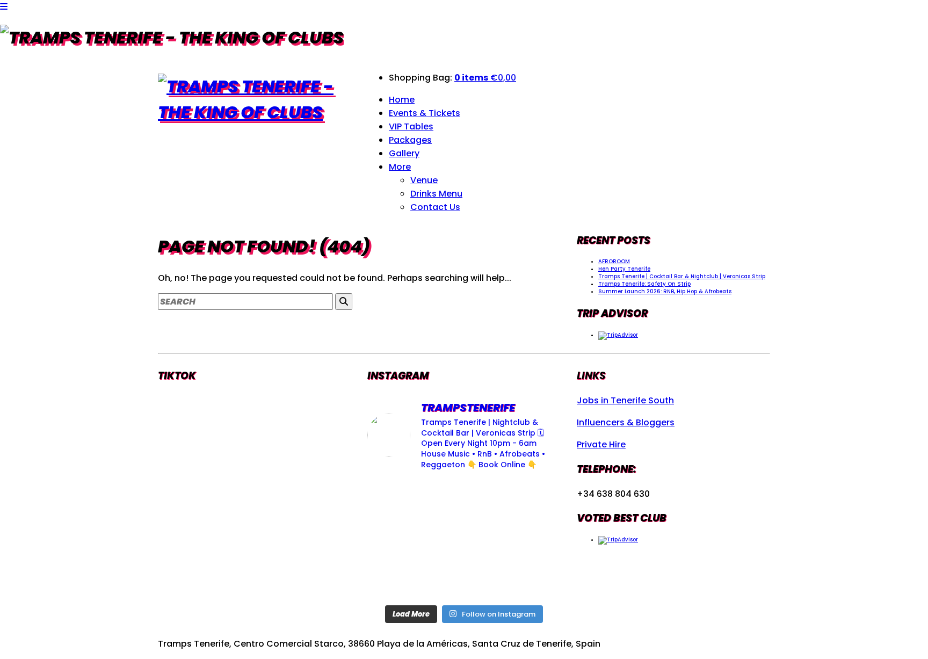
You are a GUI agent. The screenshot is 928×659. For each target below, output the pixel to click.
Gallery (404, 153)
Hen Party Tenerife (624, 268)
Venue (424, 180)
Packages (410, 140)
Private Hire (601, 444)
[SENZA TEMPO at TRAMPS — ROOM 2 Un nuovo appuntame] (397, 539)
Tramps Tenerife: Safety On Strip (644, 283)
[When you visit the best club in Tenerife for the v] (530, 539)
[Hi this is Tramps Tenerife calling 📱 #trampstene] (397, 500)
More (400, 167)
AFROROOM (614, 261)
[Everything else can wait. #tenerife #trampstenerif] (530, 500)
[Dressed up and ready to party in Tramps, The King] (463, 539)
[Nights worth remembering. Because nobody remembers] (463, 500)
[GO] (343, 301)
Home (402, 99)
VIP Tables (411, 126)
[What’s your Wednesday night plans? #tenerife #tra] (530, 579)
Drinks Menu (436, 193)
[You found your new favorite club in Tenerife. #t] (397, 579)
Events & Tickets (424, 113)
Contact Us (435, 207)
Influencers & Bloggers (626, 422)
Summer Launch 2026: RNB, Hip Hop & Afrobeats (664, 291)
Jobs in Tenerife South (625, 400)
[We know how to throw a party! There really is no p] (463, 579)
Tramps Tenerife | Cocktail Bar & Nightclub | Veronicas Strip (681, 276)
